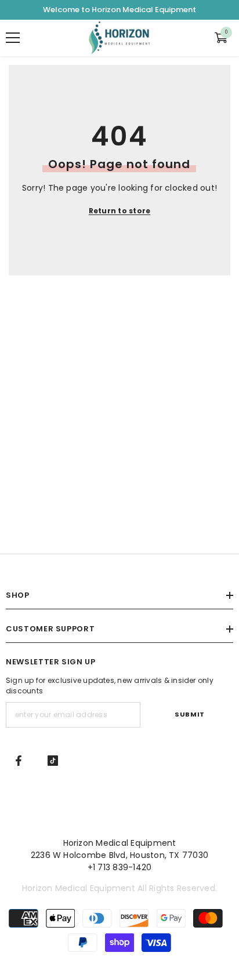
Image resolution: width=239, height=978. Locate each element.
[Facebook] (18, 760)
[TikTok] (53, 760)
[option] (119, 10)
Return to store (120, 211)
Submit (189, 714)
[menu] (13, 38)
